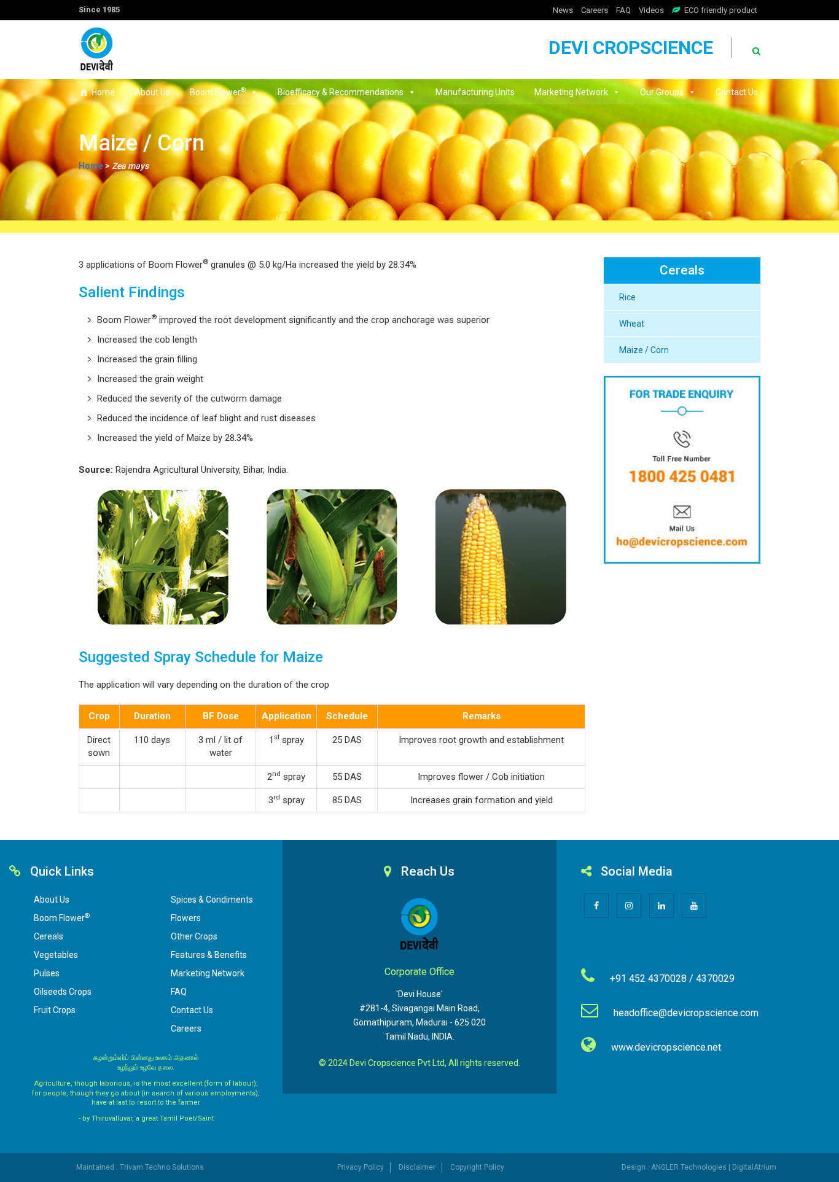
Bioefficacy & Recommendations (341, 92)
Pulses (47, 973)
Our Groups (662, 92)
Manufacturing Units (475, 92)
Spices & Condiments (212, 899)
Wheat (631, 324)
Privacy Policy (360, 1167)
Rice (627, 297)
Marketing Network (571, 92)
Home (103, 92)
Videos (651, 10)
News (563, 10)
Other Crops (194, 936)
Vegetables (56, 955)
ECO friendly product (720, 10)
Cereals (48, 936)
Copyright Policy (477, 1167)
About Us (152, 92)
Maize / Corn (644, 350)
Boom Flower (218, 91)
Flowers (186, 918)
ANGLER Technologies (689, 1167)
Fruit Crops (55, 1010)
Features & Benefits (209, 955)
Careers (594, 10)
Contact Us (737, 92)
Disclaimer (417, 1167)
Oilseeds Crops (63, 992)
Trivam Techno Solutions (162, 1167)
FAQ (623, 10)
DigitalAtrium (754, 1167)
